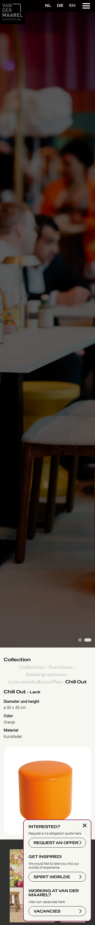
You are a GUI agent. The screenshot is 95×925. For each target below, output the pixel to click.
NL (48, 5)
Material (11, 730)
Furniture (60, 667)
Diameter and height (21, 701)
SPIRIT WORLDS (52, 877)
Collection (17, 660)
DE (60, 5)
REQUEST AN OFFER (56, 842)
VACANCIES (47, 911)
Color (8, 716)
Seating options (46, 674)
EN (72, 5)
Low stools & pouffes (35, 681)
